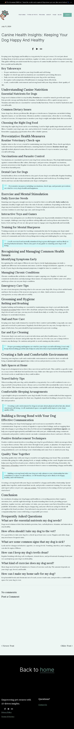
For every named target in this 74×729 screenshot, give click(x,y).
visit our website (30, 488)
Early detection (50, 263)
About (48, 14)
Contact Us (42, 705)
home (47, 669)
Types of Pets (32, 14)
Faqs (54, 14)
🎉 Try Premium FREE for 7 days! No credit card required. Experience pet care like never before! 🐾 (37, 2)
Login (67, 15)
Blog (60, 14)
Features (22, 14)
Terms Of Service (7, 717)
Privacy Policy (6, 712)
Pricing (42, 14)
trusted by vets (15, 132)
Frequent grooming (8, 310)
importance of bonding (10, 465)
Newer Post (8, 645)
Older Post (66, 645)
